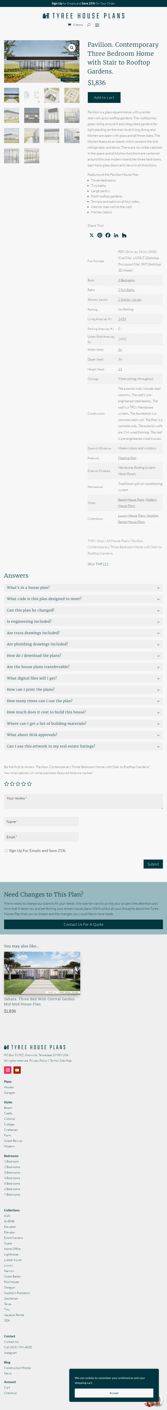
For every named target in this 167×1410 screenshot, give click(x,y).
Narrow (9, 1271)
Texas (7, 1304)
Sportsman (11, 1298)
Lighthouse (11, 1254)
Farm (7, 1135)
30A (7, 1320)
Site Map (65, 1061)
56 (120, 349)
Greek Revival (13, 1141)
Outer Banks (12, 1276)
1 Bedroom (11, 1161)
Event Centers (13, 1238)
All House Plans (118, 541)
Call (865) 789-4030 (18, 1347)
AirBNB (9, 1221)
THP (91, 541)
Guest (8, 1243)
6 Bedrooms (12, 1189)
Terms (54, 1061)
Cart (7, 1387)
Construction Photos (17, 1368)
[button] (72, 47)
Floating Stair (127, 458)
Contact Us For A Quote (83, 924)
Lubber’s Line (13, 1260)
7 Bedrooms (12, 1194)
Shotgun (9, 1287)
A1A (7, 1216)
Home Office (12, 1249)
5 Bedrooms (12, 1183)
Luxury (8, 1265)
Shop (100, 541)
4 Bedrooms (12, 1178)
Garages (9, 1093)
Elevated (9, 1227)
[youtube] (17, 1070)
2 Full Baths (126, 290)
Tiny (7, 1309)
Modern (9, 1146)
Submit (153, 864)
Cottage (9, 1124)
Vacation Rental (14, 1315)
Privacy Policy (38, 1061)
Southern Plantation (17, 1293)
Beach (8, 1108)
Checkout (10, 1393)
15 (120, 369)
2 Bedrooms (12, 1167)
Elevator (9, 1232)
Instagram (10, 1353)
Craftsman (11, 1130)
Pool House (11, 1282)
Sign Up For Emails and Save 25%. (37, 850)
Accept (114, 1393)
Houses (9, 1087)
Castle (8, 1113)
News (7, 1373)
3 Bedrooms (126, 280)
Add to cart (104, 97)
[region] (114, 1385)
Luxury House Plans (131, 515)
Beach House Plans (131, 499)
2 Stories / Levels (130, 299)
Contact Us (11, 1342)
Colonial (9, 1119)
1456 (122, 319)
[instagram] (7, 1070)
